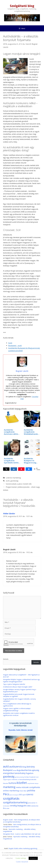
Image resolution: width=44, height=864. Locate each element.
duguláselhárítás (24, 770)
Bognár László (8, 820)
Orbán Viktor (23, 791)
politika (31, 790)
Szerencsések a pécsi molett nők (19, 484)
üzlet (7, 808)
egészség (35, 770)
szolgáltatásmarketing (15, 802)
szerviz (29, 794)
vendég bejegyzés (18, 805)
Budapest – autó (15, 345)
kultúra (12, 782)
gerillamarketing (19, 777)
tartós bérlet (31, 803)
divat (14, 770)
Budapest (8, 770)
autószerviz (15, 766)
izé (18, 779)
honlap (26, 777)
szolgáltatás (11, 798)
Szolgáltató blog (22, 6)
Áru (4, 808)
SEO (20, 795)
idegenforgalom (7, 779)
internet (14, 779)
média (18, 787)
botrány (31, 766)
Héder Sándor (9, 513)
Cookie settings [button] (20, 858)
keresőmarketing (24, 779)
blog (24, 767)
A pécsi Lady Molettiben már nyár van (27, 834)
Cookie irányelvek (22, 862)
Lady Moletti (30, 783)
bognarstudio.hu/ (10, 403)
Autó (10, 343)
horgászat (32, 777)
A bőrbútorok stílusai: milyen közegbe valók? (17, 687)
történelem (6, 806)
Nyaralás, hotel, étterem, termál (20, 730)
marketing (9, 787)
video (29, 806)
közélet (22, 783)
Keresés (5, 659)
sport (24, 795)
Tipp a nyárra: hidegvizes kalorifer (14, 684)
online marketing (11, 790)
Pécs (6, 794)
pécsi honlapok (14, 795)
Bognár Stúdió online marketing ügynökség (23, 848)
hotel (37, 777)
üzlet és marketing (13, 478)
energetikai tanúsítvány (14, 773)
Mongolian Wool (8, 834)
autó (8, 481)
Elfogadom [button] (33, 858)
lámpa (36, 783)
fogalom (29, 773)
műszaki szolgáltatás (30, 787)
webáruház (34, 806)
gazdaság (14, 481)
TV (36, 803)
